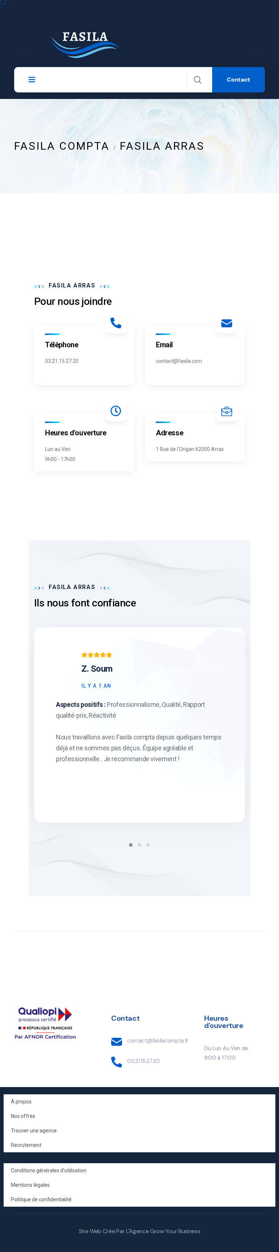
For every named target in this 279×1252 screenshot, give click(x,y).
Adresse (169, 432)
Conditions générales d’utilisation (48, 1170)
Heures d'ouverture (75, 432)
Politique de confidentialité (41, 1199)
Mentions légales (30, 1185)
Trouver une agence (34, 1130)
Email (164, 344)
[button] (130, 845)
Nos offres (23, 1116)
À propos (21, 1101)
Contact (238, 79)
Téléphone (61, 344)
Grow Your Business (175, 1231)
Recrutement (26, 1145)
